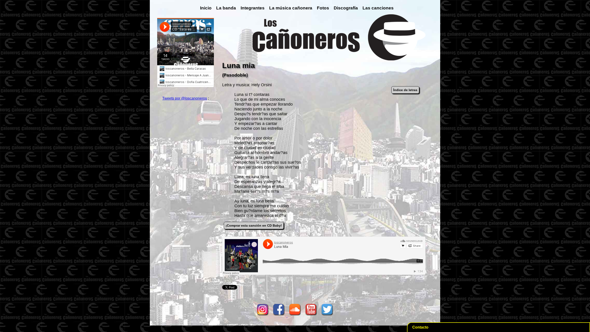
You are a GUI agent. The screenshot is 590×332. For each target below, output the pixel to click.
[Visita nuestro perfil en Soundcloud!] (295, 316)
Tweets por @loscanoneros (184, 98)
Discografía (346, 8)
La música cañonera (290, 8)
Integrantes (253, 8)
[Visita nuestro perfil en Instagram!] (262, 316)
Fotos (323, 8)
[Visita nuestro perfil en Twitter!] (327, 316)
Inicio (206, 8)
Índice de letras (405, 90)
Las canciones (378, 8)
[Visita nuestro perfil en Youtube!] (311, 316)
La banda (226, 8)
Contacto (420, 327)
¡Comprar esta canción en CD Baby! (254, 225)
